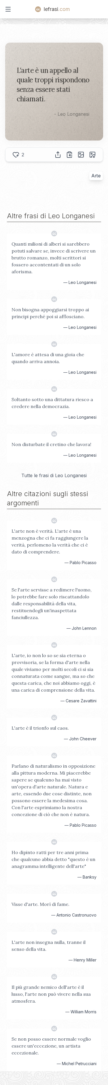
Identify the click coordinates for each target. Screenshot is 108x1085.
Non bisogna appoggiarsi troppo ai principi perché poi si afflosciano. (50, 313)
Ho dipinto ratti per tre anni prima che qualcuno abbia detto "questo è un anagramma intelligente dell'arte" (53, 859)
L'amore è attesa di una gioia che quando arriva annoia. (48, 358)
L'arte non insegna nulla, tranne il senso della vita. (49, 945)
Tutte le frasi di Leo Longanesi (54, 475)
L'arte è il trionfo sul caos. (40, 728)
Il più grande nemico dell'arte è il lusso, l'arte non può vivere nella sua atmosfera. (51, 994)
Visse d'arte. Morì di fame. (40, 904)
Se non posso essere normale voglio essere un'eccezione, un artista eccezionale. (51, 1046)
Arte (96, 176)
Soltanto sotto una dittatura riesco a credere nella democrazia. (52, 403)
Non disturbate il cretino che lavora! (51, 444)
